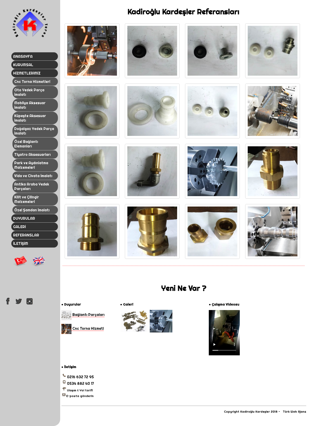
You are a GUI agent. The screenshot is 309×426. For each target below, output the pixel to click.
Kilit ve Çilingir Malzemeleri (26, 199)
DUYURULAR (24, 218)
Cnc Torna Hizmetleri (32, 81)
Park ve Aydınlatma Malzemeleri (31, 165)
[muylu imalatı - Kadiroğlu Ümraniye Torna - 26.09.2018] (161, 331)
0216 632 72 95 (80, 377)
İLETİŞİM (20, 243)
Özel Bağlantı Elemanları (26, 143)
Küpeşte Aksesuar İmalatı (30, 118)
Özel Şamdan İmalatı (32, 210)
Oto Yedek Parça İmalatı (29, 92)
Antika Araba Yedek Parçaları (31, 186)
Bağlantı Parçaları (88, 314)
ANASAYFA (23, 56)
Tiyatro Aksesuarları (32, 154)
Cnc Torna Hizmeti (87, 328)
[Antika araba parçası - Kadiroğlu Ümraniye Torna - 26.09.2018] (134, 331)
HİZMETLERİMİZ (26, 73)
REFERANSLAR (26, 235)
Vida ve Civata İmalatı (33, 175)
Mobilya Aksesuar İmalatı (29, 105)
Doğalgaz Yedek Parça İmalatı (34, 130)
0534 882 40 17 (80, 383)
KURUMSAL (23, 65)
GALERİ (19, 226)
